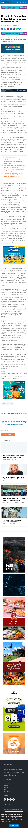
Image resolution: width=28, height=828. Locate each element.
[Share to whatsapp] (17, 29)
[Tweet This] (5, 29)
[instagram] (15, 2)
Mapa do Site (7, 791)
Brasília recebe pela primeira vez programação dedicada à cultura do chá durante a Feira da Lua (14, 174)
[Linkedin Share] (11, 29)
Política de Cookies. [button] (7, 821)
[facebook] (13, 2)
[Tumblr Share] (14, 29)
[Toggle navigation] (26, 2)
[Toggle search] (23, 2)
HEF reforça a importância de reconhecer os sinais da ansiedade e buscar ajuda (14, 161)
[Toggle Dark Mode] (21, 2)
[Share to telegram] (19, 29)
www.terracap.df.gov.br (7, 113)
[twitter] (13, 799)
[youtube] (18, 2)
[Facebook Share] (2, 29)
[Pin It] (8, 29)
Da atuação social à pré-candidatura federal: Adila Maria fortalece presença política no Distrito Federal (14, 478)
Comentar (8, 434)
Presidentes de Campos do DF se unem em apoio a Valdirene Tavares (14, 499)
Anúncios (6, 785)
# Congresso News (7, 404)
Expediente (6, 783)
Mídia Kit (6, 787)
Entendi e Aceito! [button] (14, 825)
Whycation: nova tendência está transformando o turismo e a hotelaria (12, 521)
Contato (5, 789)
